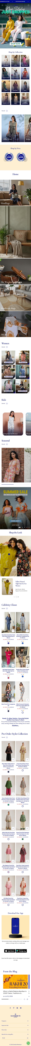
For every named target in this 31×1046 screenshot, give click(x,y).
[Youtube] (20, 1008)
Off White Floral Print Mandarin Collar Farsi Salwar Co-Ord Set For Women (8, 900)
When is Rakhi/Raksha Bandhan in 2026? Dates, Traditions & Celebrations (15, 992)
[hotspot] (9, 554)
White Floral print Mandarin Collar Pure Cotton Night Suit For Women (22, 706)
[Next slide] (25, 159)
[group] (15, 25)
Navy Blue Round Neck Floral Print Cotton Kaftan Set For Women (8, 636)
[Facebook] (10, 1008)
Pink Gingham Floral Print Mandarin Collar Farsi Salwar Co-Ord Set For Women (8, 867)
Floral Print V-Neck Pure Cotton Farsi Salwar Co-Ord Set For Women (22, 900)
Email (3, 1038)
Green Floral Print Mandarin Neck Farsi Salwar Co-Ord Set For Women (22, 834)
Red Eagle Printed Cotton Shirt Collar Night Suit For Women (8, 671)
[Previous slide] (5, 159)
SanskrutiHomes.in (17, 1044)
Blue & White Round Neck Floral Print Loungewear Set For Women (22, 636)
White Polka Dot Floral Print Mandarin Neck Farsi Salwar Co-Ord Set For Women (8, 834)
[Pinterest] (13, 1008)
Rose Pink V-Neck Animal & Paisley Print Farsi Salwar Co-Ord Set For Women (22, 867)
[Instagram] (17, 1008)
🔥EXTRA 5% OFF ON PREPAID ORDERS (22, 1)
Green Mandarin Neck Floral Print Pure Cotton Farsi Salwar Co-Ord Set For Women (8, 800)
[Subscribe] (27, 1038)
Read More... (15, 725)
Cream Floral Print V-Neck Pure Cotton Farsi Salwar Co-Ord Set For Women (22, 765)
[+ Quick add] (13, 630)
